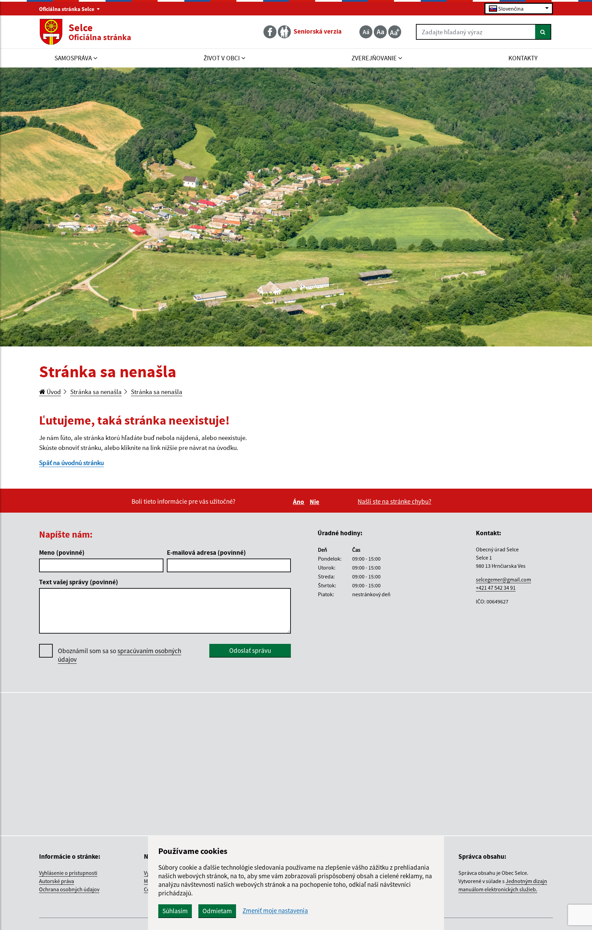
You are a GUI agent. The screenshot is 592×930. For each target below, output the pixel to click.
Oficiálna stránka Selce (67, 8)
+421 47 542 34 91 (496, 587)
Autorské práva (56, 881)
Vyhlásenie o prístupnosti (68, 872)
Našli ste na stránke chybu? (394, 501)
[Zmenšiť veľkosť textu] (365, 31)
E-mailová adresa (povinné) (206, 552)
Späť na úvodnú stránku (71, 462)
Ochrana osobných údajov (69, 889)
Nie (315, 502)
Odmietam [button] (217, 911)
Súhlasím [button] (175, 911)
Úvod (53, 392)
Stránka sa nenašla (96, 392)
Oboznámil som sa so (119, 655)
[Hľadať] (543, 32)
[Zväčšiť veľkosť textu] (394, 31)
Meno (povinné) (62, 552)
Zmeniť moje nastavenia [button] (275, 910)
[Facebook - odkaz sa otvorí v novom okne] (270, 31)
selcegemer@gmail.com (503, 579)
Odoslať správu (250, 650)
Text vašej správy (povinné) (78, 582)
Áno (299, 502)
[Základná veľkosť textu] (380, 31)
